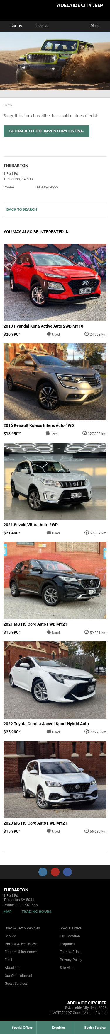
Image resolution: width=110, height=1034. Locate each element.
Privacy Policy (71, 960)
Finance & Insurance (21, 952)
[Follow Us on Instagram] (42, 872)
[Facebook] (2, 104)
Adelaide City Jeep (80, 5)
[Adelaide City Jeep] (19, 10)
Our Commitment (18, 976)
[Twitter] (8, 104)
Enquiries (67, 944)
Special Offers (71, 928)
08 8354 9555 (47, 187)
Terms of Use (70, 952)
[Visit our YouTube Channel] (55, 872)
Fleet (8, 960)
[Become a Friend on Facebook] (67, 872)
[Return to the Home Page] (14, 1009)
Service (10, 936)
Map (8, 911)
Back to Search (21, 209)
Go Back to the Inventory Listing (46, 130)
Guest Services (16, 984)
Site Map (67, 968)
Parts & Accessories (20, 944)
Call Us (16, 26)
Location (43, 26)
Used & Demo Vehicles (22, 928)
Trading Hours (36, 911)
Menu (95, 26)
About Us (12, 968)
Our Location (70, 936)
